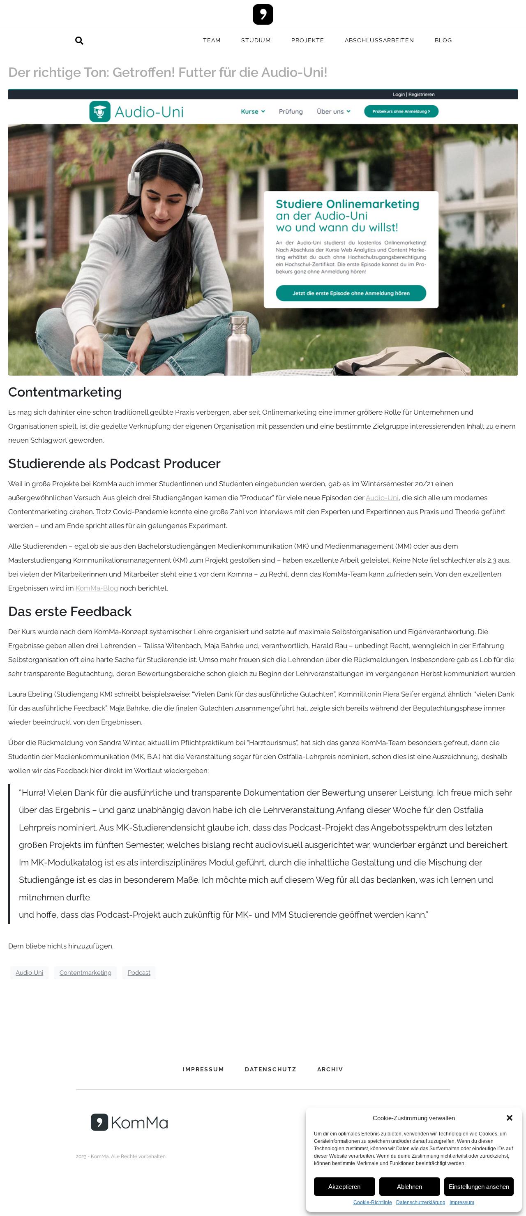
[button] (509, 1118)
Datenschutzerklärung (420, 1202)
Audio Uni (29, 972)
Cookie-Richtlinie (372, 1202)
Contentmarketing (85, 972)
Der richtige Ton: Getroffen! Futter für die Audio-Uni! (168, 72)
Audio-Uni (382, 498)
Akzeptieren (344, 1186)
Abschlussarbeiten (379, 40)
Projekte (307, 40)
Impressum (462, 1202)
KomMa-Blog (97, 588)
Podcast (139, 972)
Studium (256, 40)
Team (212, 40)
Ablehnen (409, 1186)
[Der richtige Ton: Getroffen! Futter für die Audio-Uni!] (263, 231)
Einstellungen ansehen (479, 1186)
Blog (443, 40)
